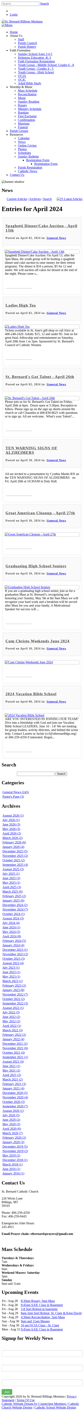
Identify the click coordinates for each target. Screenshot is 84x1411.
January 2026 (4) (13, 847)
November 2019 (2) (15, 1151)
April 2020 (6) (11, 1128)
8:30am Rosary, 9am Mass (38, 1301)
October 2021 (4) (13, 1052)
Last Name (9, 1362)
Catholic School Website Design (55, 1407)
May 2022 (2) (11, 1021)
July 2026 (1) (11, 820)
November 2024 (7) (15, 909)
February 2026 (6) (14, 842)
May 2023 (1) (11, 976)
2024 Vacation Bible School (31, 694)
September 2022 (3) (15, 1003)
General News (56, 238)
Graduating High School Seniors (36, 566)
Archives (35, 199)
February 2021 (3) (14, 1084)
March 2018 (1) (12, 1164)
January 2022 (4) (13, 1039)
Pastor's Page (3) (13, 796)
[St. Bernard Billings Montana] (22, 21)
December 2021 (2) (15, 1043)
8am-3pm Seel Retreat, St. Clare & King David (51, 1313)
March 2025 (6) (12, 891)
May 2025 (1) (11, 882)
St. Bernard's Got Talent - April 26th (40, 377)
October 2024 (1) (13, 914)
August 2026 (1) (13, 815)
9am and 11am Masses (35, 1321)
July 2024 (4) (11, 923)
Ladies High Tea (21, 305)
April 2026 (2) (11, 833)
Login (14, 14)
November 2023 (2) (15, 954)
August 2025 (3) (13, 869)
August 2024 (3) (13, 918)
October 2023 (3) (13, 958)
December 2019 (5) (15, 1146)
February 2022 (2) (14, 1034)
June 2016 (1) (11, 1169)
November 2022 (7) (15, 994)
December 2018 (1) (15, 1160)
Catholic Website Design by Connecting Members (34, 1404)
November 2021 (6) (15, 1048)
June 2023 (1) (11, 972)
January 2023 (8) (13, 990)
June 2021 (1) (11, 1066)
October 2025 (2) (13, 860)
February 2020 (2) (14, 1137)
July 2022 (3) (11, 1012)
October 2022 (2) (13, 999)
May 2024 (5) (11, 932)
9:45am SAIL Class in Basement (42, 1305)
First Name (9, 1347)
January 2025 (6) (13, 900)
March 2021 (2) (12, 1079)
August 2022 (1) (13, 1008)
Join (7, 1392)
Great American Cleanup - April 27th (40, 513)
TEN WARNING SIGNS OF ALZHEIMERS (31, 450)
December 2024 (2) (15, 905)
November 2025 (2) (15, 855)
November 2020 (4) (15, 1097)
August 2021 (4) (13, 1061)
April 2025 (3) (11, 887)
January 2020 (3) (13, 1142)
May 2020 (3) (11, 1124)
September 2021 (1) (15, 1057)
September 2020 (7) (15, 1106)
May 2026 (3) (11, 829)
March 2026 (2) (12, 838)
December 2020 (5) (15, 1093)
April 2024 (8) (11, 936)
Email (5, 1376)
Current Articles (17, 199)
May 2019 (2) (11, 1155)
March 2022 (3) (12, 1030)
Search (44, 3)
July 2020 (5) (11, 1115)
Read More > (19, 283)
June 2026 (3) (11, 824)
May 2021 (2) (11, 1070)
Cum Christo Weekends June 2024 (38, 641)
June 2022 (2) (11, 1017)
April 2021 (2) (11, 1075)
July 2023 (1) (11, 967)
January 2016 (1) (13, 1173)
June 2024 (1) (11, 927)
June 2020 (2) (11, 1119)
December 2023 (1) (15, 949)
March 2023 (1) (12, 981)
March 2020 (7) (12, 1133)
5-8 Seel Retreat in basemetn (39, 1309)
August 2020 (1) (13, 1110)
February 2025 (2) (14, 896)
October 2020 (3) (13, 1102)
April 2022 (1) (11, 1025)
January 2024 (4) (13, 945)
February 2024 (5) (14, 940)
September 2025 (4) (15, 864)
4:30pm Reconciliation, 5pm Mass (43, 1317)
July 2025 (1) (11, 873)
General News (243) (15, 792)
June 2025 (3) (11, 878)
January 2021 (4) (13, 1088)
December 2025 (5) (15, 851)
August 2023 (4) (13, 963)
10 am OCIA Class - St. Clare (40, 1325)
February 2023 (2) (14, 985)
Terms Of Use (26, 1400)
